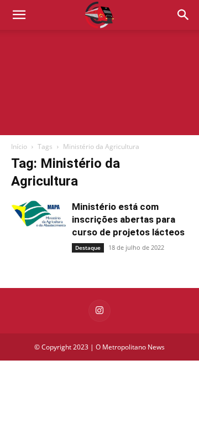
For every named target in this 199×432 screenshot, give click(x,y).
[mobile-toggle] (18, 15)
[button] (183, 15)
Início (19, 146)
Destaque (88, 247)
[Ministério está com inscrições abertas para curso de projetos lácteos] (38, 215)
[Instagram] (99, 311)
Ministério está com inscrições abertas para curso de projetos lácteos (128, 219)
